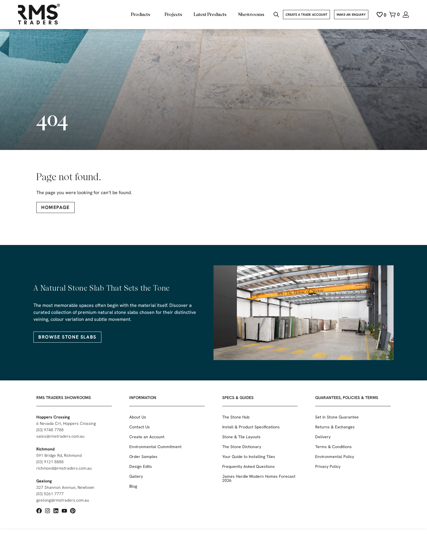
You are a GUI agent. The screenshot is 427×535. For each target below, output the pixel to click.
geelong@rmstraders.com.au (62, 500)
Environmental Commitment (155, 446)
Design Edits (140, 466)
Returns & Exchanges (335, 427)
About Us (137, 417)
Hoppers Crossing (53, 417)
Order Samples (143, 456)
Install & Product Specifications (251, 427)
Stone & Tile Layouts (241, 436)
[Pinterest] (73, 510)
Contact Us (139, 427)
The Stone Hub (236, 417)
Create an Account (146, 436)
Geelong (44, 481)
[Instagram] (47, 510)
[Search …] (276, 15)
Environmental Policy (334, 456)
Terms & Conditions (333, 446)
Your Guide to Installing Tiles (248, 456)
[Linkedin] (56, 510)
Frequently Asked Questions (248, 466)
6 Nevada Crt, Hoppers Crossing (66, 423)
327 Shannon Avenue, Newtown (65, 487)
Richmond (45, 449)
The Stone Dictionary (241, 446)
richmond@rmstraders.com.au (64, 468)
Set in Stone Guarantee (337, 417)
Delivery (323, 436)
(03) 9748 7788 (50, 429)
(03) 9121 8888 (50, 461)
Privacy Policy (327, 466)
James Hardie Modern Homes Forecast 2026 (258, 478)
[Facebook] (39, 510)
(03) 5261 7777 (50, 493)
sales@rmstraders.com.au (60, 436)
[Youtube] (64, 510)
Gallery (136, 476)
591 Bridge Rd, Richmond (59, 455)
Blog (133, 486)
